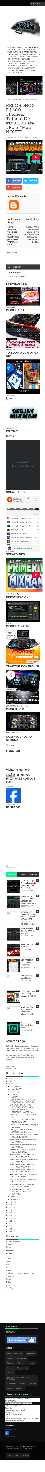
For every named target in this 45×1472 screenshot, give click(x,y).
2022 (11, 1078)
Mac (7, 1264)
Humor (8, 1259)
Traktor (8, 1282)
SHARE (16, 181)
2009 (11, 1229)
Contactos (25, 1455)
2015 (11, 1213)
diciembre (14, 1086)
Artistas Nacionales (13, 1241)
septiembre (15, 1089)
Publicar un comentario (17, 276)
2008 (11, 1232)
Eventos (9, 1256)
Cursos (8, 1247)
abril (12, 1097)
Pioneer (9, 1270)
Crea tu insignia (10, 804)
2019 (11, 1202)
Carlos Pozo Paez (10, 1429)
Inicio (9, 1455)
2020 (11, 1084)
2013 (11, 1218)
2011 (11, 1224)
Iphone (8, 1262)
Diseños (9, 1253)
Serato (8, 1279)
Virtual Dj (9, 1288)
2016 (11, 1210)
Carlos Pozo (10, 786)
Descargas (10, 1250)
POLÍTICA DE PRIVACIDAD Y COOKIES (21, 1273)
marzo (13, 1197)
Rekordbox (10, 1276)
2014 (11, 1216)
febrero (13, 1199)
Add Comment (32, 137)
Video (8, 1285)
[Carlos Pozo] (13, 802)
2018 (11, 1205)
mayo (13, 1094)
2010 (11, 1226)
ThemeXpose (27, 1448)
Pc (7, 1267)
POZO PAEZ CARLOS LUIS (28, 1446)
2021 (11, 1081)
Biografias (9, 1244)
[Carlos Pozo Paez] (7, 1434)
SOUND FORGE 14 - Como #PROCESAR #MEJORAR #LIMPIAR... (20, 1192)
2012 (11, 1221)
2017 (11, 1207)
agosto (13, 1092)
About (16, 1455)
